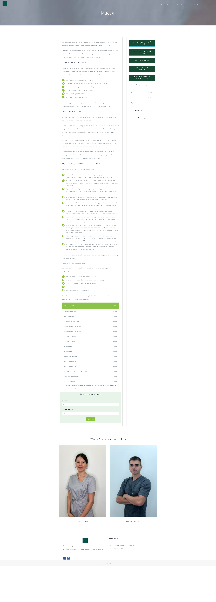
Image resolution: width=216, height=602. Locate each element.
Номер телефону (67, 409)
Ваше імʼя (65, 400)
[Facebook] (64, 558)
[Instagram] (68, 558)
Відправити (90, 419)
